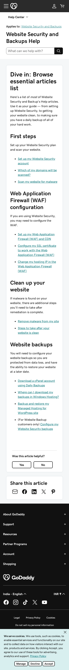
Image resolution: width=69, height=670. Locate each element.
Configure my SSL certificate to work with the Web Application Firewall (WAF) (37, 250)
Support (8, 524)
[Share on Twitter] (43, 492)
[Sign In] (54, 6)
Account (8, 553)
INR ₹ (57, 593)
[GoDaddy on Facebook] (6, 604)
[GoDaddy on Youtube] (44, 604)
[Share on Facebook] (24, 492)
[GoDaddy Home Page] (19, 577)
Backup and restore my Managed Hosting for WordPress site (33, 408)
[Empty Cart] (62, 6)
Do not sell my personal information (34, 625)
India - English (13, 593)
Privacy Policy (33, 617)
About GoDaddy (14, 514)
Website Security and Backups (41, 26)
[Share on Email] (15, 492)
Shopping (9, 563)
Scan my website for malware (37, 181)
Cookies (50, 617)
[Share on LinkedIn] (34, 492)
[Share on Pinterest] (53, 492)
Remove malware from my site (38, 321)
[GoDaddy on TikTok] (25, 604)
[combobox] (30, 51)
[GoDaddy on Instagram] (16, 604)
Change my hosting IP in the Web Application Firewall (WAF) (37, 266)
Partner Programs (15, 543)
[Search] (58, 50)
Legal (17, 617)
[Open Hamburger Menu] (4, 6)
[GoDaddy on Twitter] (35, 604)
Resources (10, 534)
